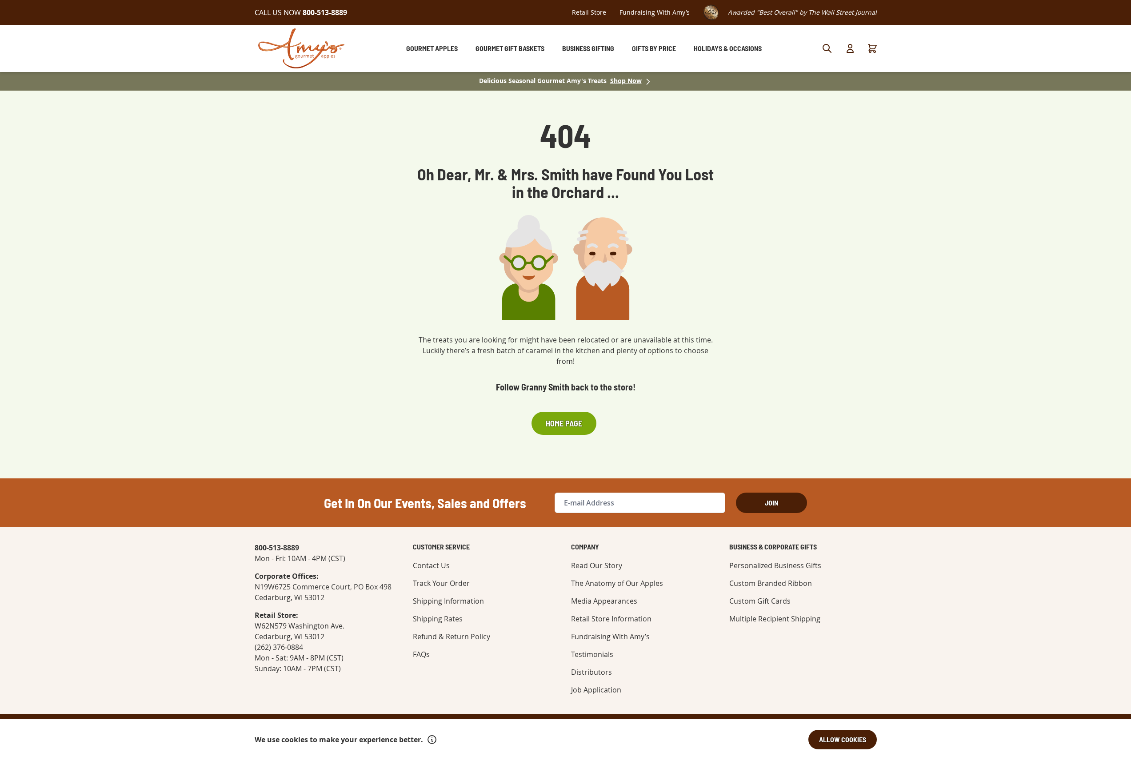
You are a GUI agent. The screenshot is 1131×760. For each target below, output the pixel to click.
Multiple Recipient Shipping (774, 619)
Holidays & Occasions (728, 48)
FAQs (421, 654)
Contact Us (431, 565)
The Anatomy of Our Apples (617, 583)
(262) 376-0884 (279, 647)
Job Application (596, 690)
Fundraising (654, 12)
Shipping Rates (438, 619)
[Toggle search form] (827, 48)
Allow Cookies (842, 739)
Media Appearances (604, 601)
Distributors (591, 672)
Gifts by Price (654, 48)
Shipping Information (448, 601)
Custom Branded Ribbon (770, 583)
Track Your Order (441, 583)
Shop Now (626, 80)
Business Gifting (588, 48)
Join (771, 502)
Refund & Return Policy (451, 636)
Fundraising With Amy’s (610, 636)
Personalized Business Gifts (775, 565)
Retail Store (589, 12)
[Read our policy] (432, 739)
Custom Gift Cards (760, 601)
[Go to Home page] (301, 48)
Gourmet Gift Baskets (510, 48)
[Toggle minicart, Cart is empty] (872, 48)
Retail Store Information (611, 619)
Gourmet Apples (432, 48)
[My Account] (850, 48)
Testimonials (592, 654)
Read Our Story (596, 565)
